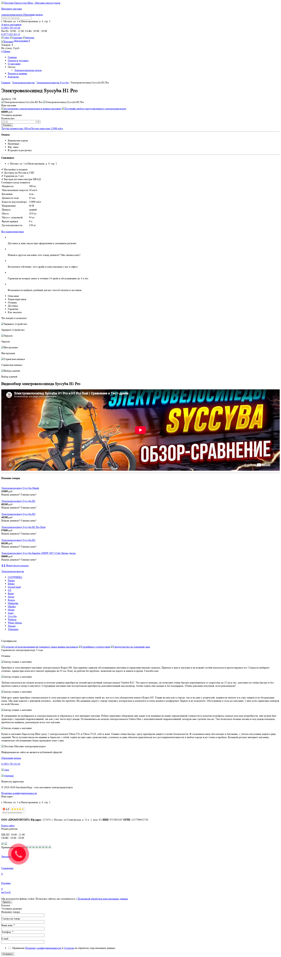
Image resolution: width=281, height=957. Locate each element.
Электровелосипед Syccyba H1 (18, 501)
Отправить (8, 954)
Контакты (13, 76)
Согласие (69, 948)
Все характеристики (12, 231)
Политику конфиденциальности (43, 948)
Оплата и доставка (18, 60)
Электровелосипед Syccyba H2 (18, 540)
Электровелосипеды (23, 82)
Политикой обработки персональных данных (103, 898)
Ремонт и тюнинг (17, 73)
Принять (7, 902)
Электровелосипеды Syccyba (53, 82)
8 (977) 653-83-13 (10, 34)
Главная (12, 57)
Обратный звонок (33, 14)
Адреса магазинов (11, 24)
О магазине (14, 63)
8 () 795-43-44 (10, 27)
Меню (5, 51)
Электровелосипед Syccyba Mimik (20, 488)
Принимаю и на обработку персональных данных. (63, 948)
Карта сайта (7, 825)
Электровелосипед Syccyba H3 (18, 514)
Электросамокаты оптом (28, 70)
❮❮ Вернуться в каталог (15, 565)
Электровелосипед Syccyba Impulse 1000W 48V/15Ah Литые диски (38, 553)
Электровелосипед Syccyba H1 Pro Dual (23, 527)
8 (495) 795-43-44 (10, 763)
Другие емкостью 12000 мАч (47, 128)
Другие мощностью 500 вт (16, 128)
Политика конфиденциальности (19, 793)
